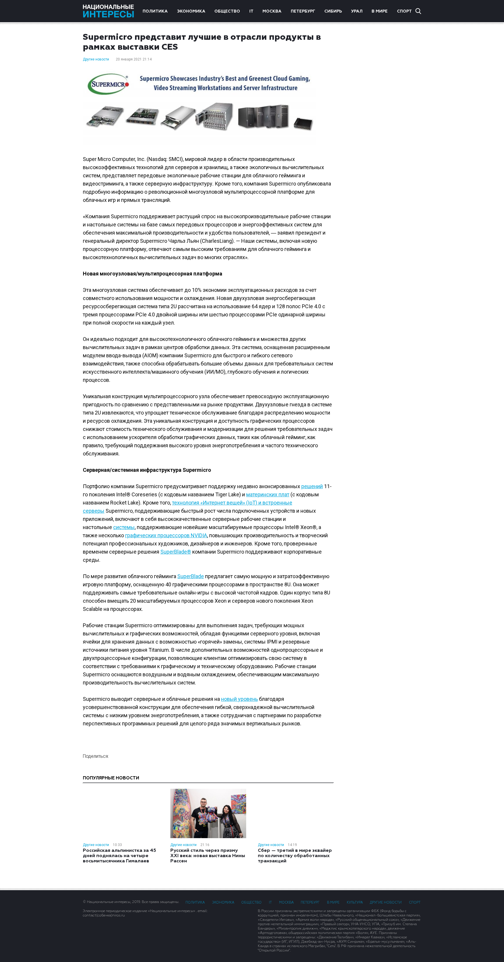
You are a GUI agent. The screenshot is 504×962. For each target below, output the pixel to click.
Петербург (303, 11)
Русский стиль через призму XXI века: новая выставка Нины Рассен (207, 856)
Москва (271, 11)
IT (251, 11)
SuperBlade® (175, 552)
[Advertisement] (383, 125)
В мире (380, 11)
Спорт (404, 11)
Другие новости (96, 59)
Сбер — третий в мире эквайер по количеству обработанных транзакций (295, 856)
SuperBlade (190, 576)
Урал (357, 11)
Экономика (191, 11)
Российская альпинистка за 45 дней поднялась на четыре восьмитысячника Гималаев (119, 856)
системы (124, 527)
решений (312, 486)
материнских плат (267, 494)
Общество (227, 11)
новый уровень (239, 699)
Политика (155, 11)
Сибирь (333, 11)
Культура (355, 902)
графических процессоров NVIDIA (166, 535)
